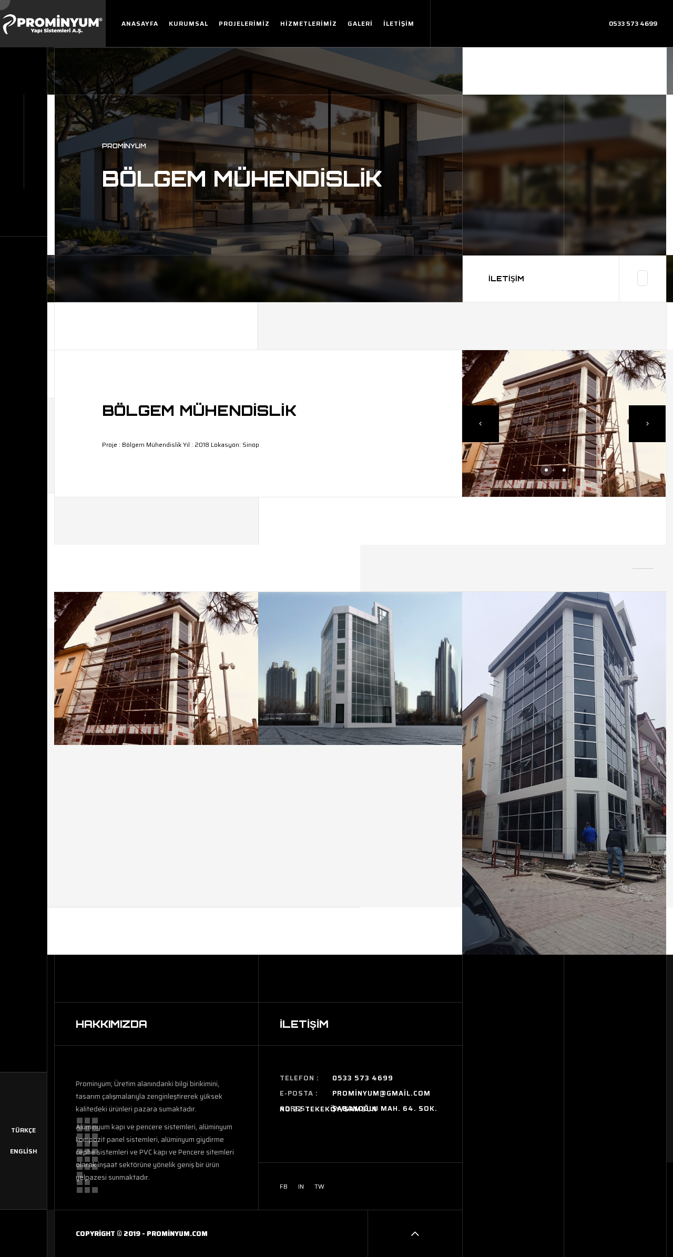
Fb (284, 1186)
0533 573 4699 (633, 23)
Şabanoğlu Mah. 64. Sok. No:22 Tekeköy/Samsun (358, 1109)
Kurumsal (188, 23)
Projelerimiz (244, 23)
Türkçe (23, 1130)
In (301, 1186)
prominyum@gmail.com (381, 1093)
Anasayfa (139, 23)
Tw (319, 1186)
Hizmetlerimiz (308, 23)
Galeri (360, 23)
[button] (546, 470)
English (23, 1151)
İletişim (398, 23)
